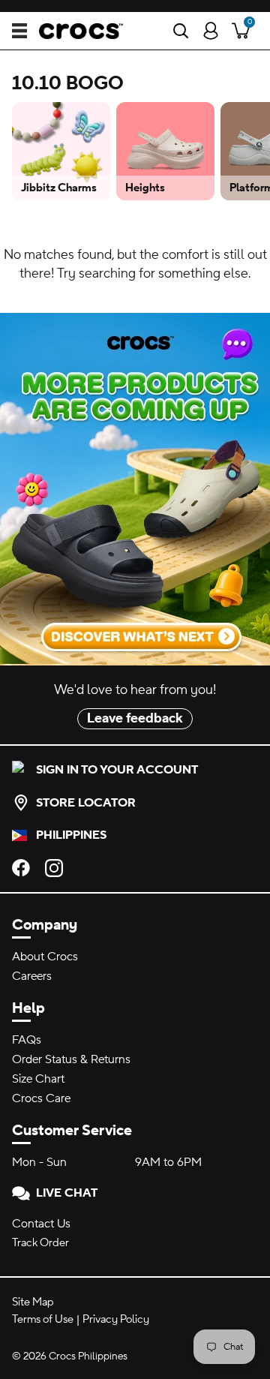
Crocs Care (41, 1098)
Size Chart (38, 1078)
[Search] (181, 31)
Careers (32, 976)
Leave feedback (135, 718)
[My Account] (211, 31)
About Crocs (45, 956)
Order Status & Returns (71, 1059)
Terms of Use (43, 1319)
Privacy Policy (115, 1319)
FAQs (26, 1039)
